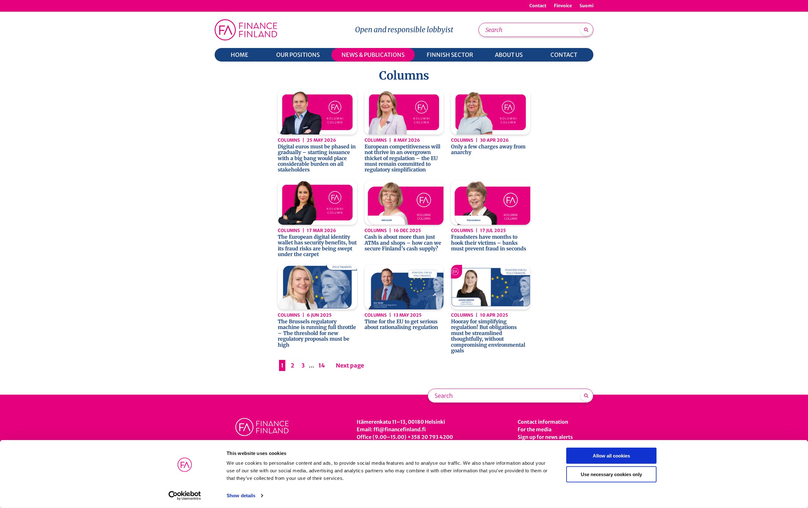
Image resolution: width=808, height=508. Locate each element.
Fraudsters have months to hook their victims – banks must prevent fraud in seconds (488, 242)
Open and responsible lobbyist (404, 29)
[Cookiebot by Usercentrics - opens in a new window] (184, 495)
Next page (350, 365)
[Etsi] (586, 29)
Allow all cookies (611, 455)
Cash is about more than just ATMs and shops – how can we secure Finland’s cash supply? (403, 242)
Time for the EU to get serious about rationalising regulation (401, 324)
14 (321, 365)
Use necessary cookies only (611, 474)
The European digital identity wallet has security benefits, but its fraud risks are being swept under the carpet (317, 245)
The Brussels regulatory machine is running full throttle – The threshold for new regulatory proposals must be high (317, 333)
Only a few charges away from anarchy (488, 149)
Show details (241, 495)
